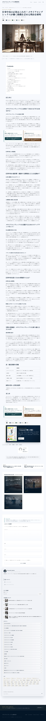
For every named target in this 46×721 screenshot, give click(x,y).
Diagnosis (35, 2)
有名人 (16, 683)
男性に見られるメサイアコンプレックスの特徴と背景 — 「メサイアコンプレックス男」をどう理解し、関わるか (32, 481)
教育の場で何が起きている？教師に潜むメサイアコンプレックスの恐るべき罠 (20, 600)
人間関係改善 (28, 680)
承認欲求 (5, 683)
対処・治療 (5, 658)
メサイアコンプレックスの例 (8, 644)
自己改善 (34, 683)
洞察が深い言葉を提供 (11, 90)
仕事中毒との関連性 (11, 72)
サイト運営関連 (6, 628)
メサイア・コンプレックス (7, 680)
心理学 (17, 444)
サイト (5, 554)
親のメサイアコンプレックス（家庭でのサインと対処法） (12, 672)
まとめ (9, 91)
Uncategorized (7, 623)
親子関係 (27, 685)
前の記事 (12, 466)
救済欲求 (13, 683)
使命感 (32, 680)
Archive (6, 7)
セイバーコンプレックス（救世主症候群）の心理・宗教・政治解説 (13, 630)
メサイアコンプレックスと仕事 (13, 16)
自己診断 (13, 685)
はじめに (9, 68)
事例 (10, 444)
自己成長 (31, 683)
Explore (7, 491)
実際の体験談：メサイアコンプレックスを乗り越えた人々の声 (16, 86)
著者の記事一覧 (25, 451)
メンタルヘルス (13, 680)
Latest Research (9, 584)
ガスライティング (14, 678)
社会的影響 (23, 683)
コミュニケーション (5, 444)
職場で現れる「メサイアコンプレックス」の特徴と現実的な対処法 (13, 498)
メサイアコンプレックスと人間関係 (9, 635)
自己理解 (5, 685)
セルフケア (25, 678)
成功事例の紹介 (10, 87)
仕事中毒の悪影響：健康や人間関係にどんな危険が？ (15, 73)
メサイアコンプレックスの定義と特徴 (13, 71)
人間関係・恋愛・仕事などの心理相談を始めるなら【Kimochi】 (13, 139)
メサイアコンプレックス (36, 678)
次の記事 (33, 466)
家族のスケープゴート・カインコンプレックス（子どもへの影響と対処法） (14, 656)
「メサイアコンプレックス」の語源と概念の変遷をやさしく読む (18, 604)
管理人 (7, 16)
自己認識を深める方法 (11, 79)
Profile (7, 579)
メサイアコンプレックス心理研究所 (10, 2)
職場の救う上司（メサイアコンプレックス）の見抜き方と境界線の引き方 (14, 670)
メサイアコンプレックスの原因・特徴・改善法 (10, 649)
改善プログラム (6, 663)
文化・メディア (6, 665)
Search (40, 593)
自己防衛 (23, 685)
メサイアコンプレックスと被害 (8, 642)
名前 (5, 543)
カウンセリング (8, 678)
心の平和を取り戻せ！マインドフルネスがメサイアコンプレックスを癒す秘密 (20, 608)
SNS (4, 678)
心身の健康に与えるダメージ (12, 75)
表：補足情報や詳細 (10, 88)
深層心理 (19, 683)
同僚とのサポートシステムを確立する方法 (14, 84)
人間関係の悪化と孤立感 (11, 76)
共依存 (37, 680)
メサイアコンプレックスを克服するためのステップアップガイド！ (17, 77)
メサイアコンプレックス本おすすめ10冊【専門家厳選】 (17, 612)
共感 (39, 680)
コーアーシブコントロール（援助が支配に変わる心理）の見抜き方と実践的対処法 (15, 625)
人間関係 (13, 444)
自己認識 (20, 444)
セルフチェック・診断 (7, 632)
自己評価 (16, 685)
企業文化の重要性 (11, 83)
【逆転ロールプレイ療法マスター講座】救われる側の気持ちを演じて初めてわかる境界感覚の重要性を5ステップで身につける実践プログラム (25, 617)
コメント (6, 529)
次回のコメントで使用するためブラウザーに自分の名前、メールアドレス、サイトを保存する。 (18, 560)
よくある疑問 (6, 651)
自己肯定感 (9, 685)
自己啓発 (27, 683)
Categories (7, 582)
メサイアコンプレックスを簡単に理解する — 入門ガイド (13, 480)
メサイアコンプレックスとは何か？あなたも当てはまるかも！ (16, 69)
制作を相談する (40, 707)
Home (31, 2)
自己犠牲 (38, 683)
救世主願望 (9, 683)
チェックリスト (29, 678)
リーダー (18, 680)
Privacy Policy (36, 714)
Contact (39, 2)
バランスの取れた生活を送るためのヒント (14, 80)
